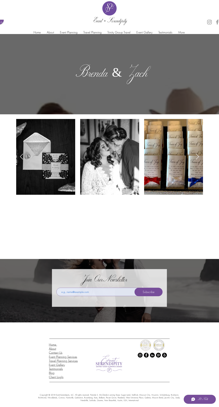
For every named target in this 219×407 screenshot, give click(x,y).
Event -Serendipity (109, 21)
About (52, 348)
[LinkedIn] (152, 355)
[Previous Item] (21, 157)
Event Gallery (57, 365)
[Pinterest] (158, 355)
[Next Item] (197, 157)
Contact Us (55, 352)
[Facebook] (146, 355)
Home (53, 344)
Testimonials (56, 369)
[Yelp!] (164, 355)
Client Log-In (56, 377)
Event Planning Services (63, 357)
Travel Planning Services (63, 361)
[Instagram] (209, 22)
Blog (51, 373)
